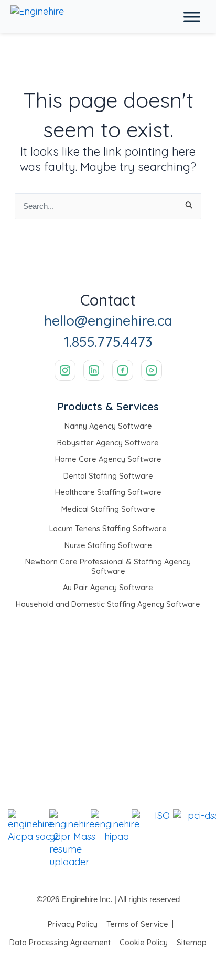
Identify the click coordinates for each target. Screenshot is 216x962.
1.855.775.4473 (108, 341)
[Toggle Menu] (191, 17)
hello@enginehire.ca (108, 320)
